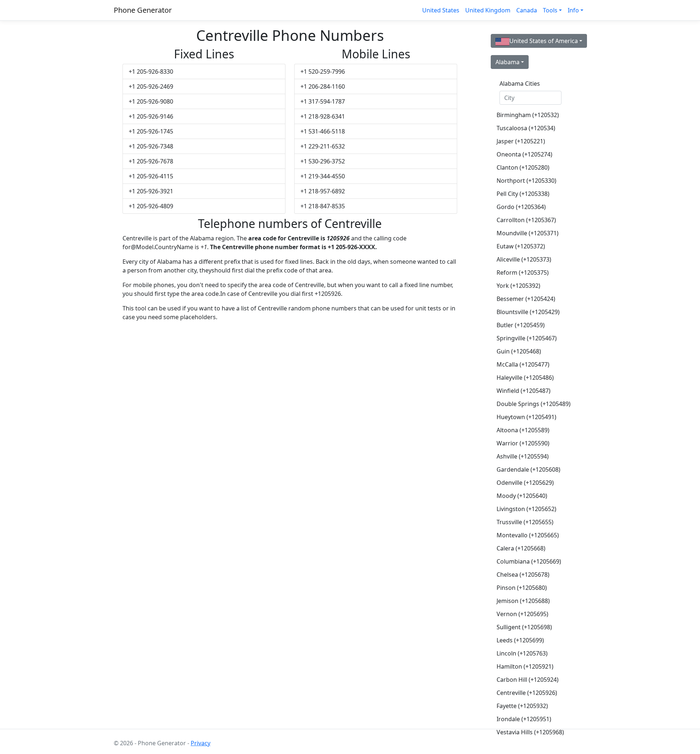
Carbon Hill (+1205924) (528, 680)
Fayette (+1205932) (522, 706)
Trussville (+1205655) (525, 522)
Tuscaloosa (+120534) (526, 128)
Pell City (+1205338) (523, 194)
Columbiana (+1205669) (529, 561)
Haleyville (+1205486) (525, 378)
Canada (526, 10)
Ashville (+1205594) (523, 456)
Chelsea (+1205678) (523, 575)
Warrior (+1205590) (523, 443)
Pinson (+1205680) (522, 588)
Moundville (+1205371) (528, 233)
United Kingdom (487, 10)
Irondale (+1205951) (524, 719)
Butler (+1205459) (521, 325)
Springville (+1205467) (527, 338)
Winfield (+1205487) (524, 391)
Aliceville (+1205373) (524, 259)
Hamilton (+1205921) (525, 666)
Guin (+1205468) (519, 351)
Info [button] (573, 10)
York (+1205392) (518, 286)
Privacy (200, 743)
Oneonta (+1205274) (524, 154)
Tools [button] (550, 10)
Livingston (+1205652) (526, 509)
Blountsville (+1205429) (528, 312)
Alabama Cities (519, 84)
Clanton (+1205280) (523, 167)
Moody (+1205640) (522, 496)
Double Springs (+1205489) (533, 404)
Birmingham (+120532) (528, 115)
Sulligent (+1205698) (524, 627)
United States (440, 10)
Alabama (507, 62)
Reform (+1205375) (523, 272)
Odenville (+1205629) (525, 483)
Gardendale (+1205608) (528, 469)
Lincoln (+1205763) (522, 653)
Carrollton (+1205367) (526, 220)
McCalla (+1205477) (523, 364)
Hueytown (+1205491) (526, 417)
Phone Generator (143, 10)
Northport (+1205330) (526, 181)
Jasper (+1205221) (521, 141)
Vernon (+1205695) (522, 614)
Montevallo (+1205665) (528, 535)
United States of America (543, 41)
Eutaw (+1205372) (521, 246)
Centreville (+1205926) (527, 693)
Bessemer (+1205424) (526, 299)
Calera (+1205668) (521, 548)
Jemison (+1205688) (523, 601)
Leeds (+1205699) (520, 640)
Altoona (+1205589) (523, 430)
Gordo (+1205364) (521, 207)
